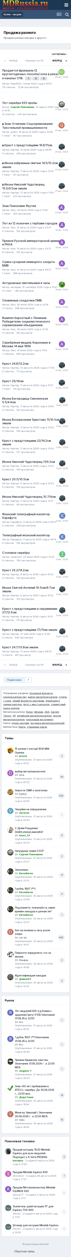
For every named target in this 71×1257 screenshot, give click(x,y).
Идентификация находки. (31, 975)
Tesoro (7, 715)
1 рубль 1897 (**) (25, 888)
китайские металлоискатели (34, 715)
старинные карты (37, 726)
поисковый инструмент (39, 719)
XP (14, 715)
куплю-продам (20, 723)
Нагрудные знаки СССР (29, 850)
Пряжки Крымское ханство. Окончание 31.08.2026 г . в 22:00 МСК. (35, 1064)
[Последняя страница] (66, 60)
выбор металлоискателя (42, 696)
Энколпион (21, 869)
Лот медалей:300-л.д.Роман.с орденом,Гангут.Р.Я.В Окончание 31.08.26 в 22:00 (35, 1015)
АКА (47, 711)
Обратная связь (24, 1251)
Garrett (55, 711)
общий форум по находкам (28, 700)
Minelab (38, 711)
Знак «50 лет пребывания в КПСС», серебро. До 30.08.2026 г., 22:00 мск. (34, 1090)
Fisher (29, 711)
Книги (22, 726)
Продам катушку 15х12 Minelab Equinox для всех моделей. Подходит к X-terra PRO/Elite (31, 1153)
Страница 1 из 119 (35, 60)
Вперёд (57, 60)
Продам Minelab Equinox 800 (30, 1172)
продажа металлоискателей (47, 723)
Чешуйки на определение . (31, 809)
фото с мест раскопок (36, 704)
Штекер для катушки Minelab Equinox (35, 1225)
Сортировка (59, 54)
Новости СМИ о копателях (31, 790)
